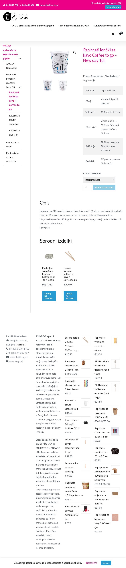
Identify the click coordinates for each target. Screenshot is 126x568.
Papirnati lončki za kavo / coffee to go (14, 100)
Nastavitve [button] (91, 563)
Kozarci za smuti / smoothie (14, 119)
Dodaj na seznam (104, 187)
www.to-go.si (16, 361)
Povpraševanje (113, 7)
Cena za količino (91, 173)
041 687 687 (28, 5)
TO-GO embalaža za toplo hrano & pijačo (32, 25)
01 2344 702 (12, 5)
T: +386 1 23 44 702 (19, 348)
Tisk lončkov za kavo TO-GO (73, 25)
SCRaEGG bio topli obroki (107, 25)
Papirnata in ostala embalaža (12, 157)
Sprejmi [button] (106, 563)
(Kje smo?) (21, 344)
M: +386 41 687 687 (18, 352)
